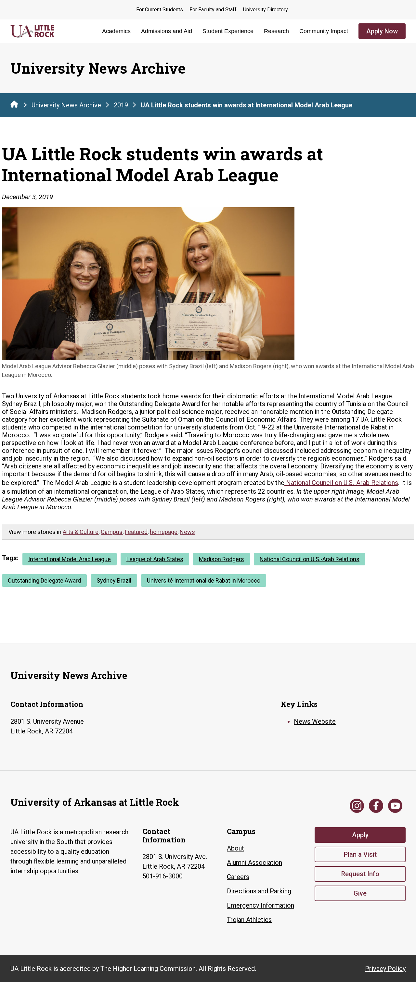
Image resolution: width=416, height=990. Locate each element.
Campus (112, 531)
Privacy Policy (385, 968)
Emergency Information (260, 905)
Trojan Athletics (249, 920)
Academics (116, 31)
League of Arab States (154, 559)
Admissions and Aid (166, 31)
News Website (315, 721)
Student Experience (228, 31)
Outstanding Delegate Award (44, 580)
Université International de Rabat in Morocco (203, 580)
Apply (360, 835)
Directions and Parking (259, 891)
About (235, 848)
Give (360, 893)
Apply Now (382, 31)
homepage (163, 531)
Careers (238, 877)
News (187, 531)
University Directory (265, 9)
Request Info (360, 874)
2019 (121, 105)
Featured (136, 531)
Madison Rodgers (221, 559)
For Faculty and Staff (213, 9)
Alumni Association (254, 862)
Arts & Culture (80, 531)
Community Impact (323, 31)
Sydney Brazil (114, 580)
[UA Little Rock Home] (14, 104)
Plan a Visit (360, 854)
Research (276, 31)
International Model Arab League (69, 559)
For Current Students (159, 9)
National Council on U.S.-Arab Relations (309, 559)
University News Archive (66, 105)
